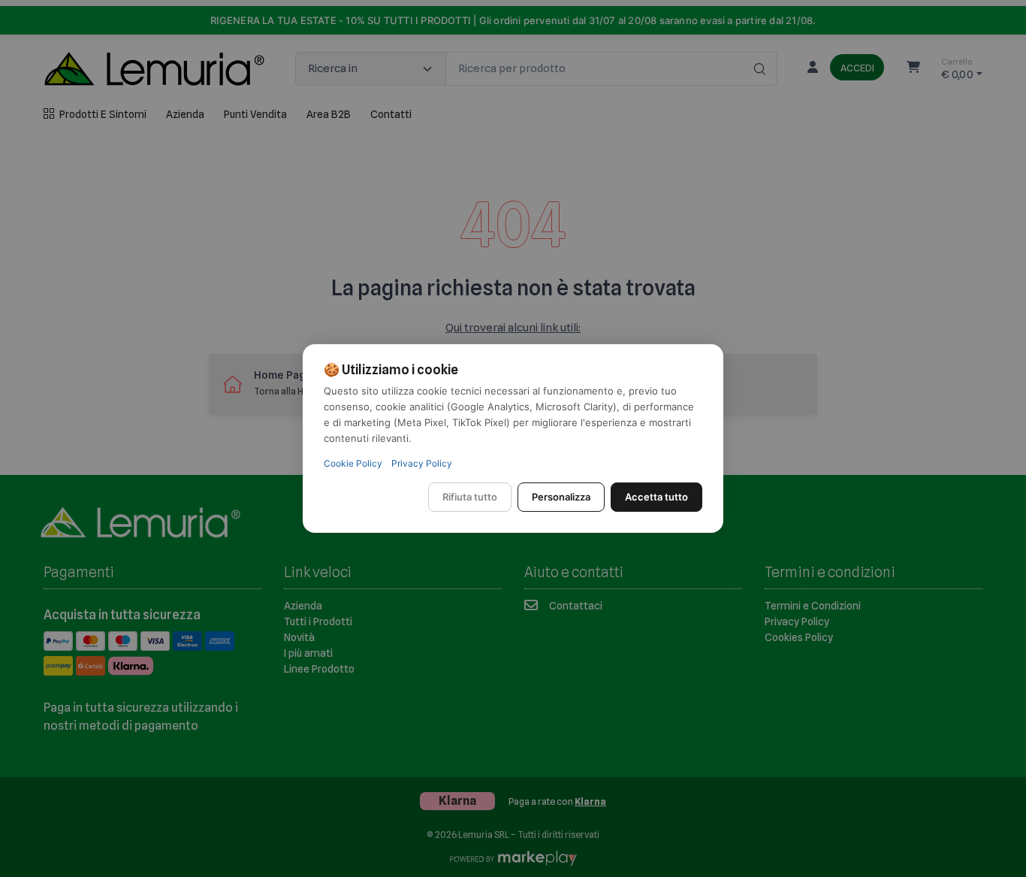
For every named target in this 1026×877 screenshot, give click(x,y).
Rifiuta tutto (469, 497)
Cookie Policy (353, 463)
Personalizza (561, 497)
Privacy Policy (421, 463)
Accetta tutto (656, 497)
